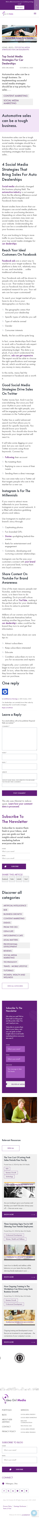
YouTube (23, 600)
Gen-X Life (8, 931)
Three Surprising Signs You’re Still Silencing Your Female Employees (18, 1225)
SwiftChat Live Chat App (11, 699)
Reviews (8, 950)
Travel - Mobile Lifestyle (15, 966)
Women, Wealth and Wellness (14, 976)
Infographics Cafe (13, 935)
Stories (8, 536)
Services (25, 1410)
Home (4, 47)
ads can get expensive (22, 355)
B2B (5, 909)
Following (9, 457)
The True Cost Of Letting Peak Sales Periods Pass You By (17, 1158)
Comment (6, 726)
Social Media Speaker (28, 1429)
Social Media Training (28, 1432)
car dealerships (9, 243)
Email (4, 762)
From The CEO (11, 927)
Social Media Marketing (11, 102)
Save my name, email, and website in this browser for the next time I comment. (18, 781)
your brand (30, 561)
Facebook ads (8, 260)
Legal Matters (11, 939)
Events (7, 922)
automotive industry (11, 192)
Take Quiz (19, 7)
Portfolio (7, 1410)
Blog (11, 47)
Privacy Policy (9, 1431)
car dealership (9, 623)
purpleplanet (26, 1515)
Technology (10, 962)
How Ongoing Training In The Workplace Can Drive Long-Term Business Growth (18, 1289)
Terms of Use (7, 1508)
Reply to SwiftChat (7, 708)
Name (4, 753)
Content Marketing (16, 95)
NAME (4, 849)
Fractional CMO (26, 1426)
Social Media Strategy (28, 1414)
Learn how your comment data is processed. (17, 805)
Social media (8, 186)
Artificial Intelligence (15, 905)
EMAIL (4, 855)
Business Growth (13, 914)
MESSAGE (9, 1065)
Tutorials (8, 970)
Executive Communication (26, 1421)
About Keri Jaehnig (7, 1420)
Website (4, 772)
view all (10, 1148)
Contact (6, 1426)
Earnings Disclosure (20, 1506)
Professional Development (10, 945)
